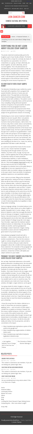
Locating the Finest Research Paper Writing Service (16, 6)
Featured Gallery (9, 3)
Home (3, 3)
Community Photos (6, 391)
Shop (27, 3)
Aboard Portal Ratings (8, 358)
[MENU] (1, 31)
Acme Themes (17, 422)
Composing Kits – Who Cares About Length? (13, 8)
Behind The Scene (17, 3)
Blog (30, 3)
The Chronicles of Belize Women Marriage (24, 342)
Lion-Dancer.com (16, 17)
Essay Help (26, 8)
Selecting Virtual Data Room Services (12, 367)
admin (13, 51)
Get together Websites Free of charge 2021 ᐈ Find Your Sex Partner (9, 344)
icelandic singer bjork (19, 162)
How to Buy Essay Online (8, 376)
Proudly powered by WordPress (10, 420)
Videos (23, 3)
